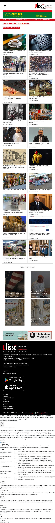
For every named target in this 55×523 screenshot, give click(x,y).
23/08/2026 (42, 324)
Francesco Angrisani (9, 324)
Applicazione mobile (8, 408)
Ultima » (33, 267)
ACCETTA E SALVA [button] (4, 522)
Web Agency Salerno (43, 413)
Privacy (4, 399)
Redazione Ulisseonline (35, 296)
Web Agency (32, 413)
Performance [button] (3, 489)
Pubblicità (5, 403)
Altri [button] (1, 514)
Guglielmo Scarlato (9, 296)
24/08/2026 (16, 296)
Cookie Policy (6, 401)
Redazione (5, 396)
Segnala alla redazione (8, 398)
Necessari (3, 442)
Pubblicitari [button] (3, 505)
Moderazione (6, 405)
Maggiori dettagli (22, 419)
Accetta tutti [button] (14, 420)
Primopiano (6, 27)
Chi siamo (5, 394)
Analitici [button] (2, 496)
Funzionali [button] (2, 481)
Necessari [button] (2, 441)
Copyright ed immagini (8, 406)
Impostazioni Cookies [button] (5, 420)
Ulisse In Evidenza (15, 27)
